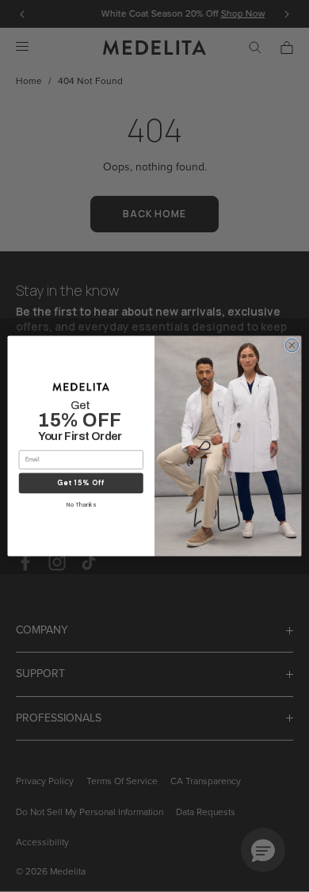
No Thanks (81, 505)
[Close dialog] (292, 345)
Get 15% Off (81, 483)
